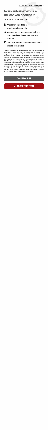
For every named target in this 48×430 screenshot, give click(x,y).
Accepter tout (25, 86)
